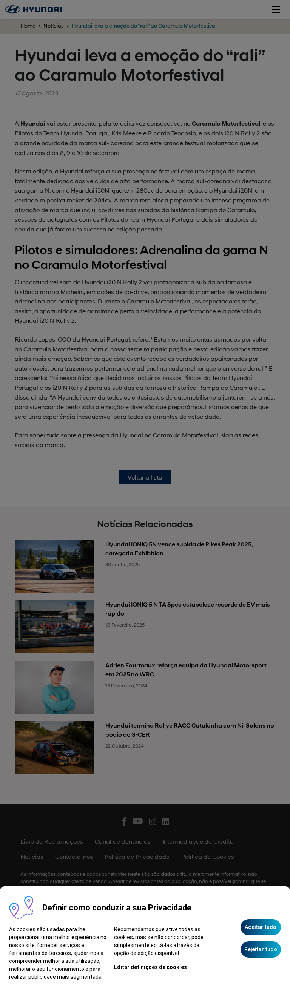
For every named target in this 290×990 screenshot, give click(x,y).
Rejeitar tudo (260, 949)
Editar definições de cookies (150, 967)
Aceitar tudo (260, 927)
